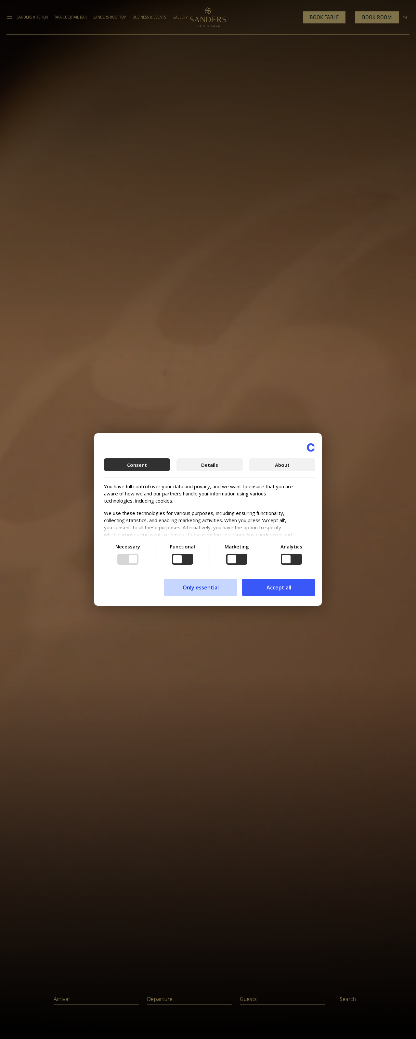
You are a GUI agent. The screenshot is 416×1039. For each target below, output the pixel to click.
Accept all (278, 587)
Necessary (127, 546)
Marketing (237, 546)
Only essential (201, 587)
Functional (182, 546)
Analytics (291, 546)
